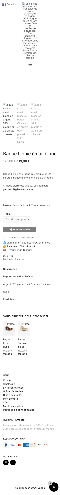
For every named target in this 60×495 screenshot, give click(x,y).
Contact (7, 380)
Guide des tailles (12, 395)
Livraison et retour (13, 387)
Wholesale (9, 383)
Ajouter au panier (19, 229)
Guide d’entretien (13, 391)
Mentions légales (13, 406)
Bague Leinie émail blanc (18, 276)
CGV (5, 402)
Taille (7, 213)
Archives (19, 259)
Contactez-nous (40, 205)
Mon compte (10, 398)
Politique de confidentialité (18, 409)
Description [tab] (10, 269)
